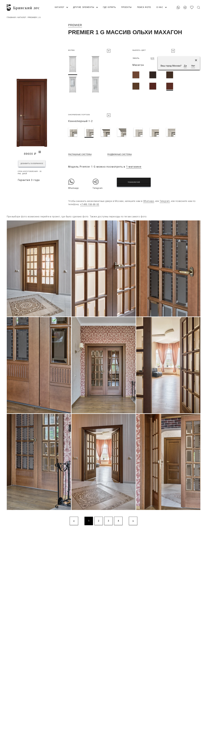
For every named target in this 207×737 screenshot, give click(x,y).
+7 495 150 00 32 (193, 3)
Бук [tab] (152, 58)
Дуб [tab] (168, 58)
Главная (11, 17)
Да (185, 65)
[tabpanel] (161, 81)
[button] (196, 60)
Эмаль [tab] (136, 58)
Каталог (22, 17)
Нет (193, 65)
